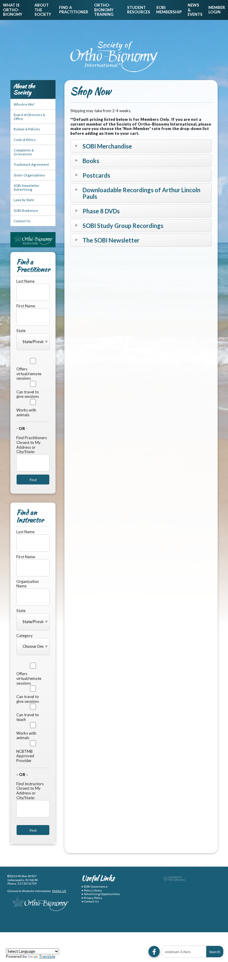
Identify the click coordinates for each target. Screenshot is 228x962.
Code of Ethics (25, 140)
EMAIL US (59, 891)
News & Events (195, 10)
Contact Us (22, 221)
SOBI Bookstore (26, 210)
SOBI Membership (169, 10)
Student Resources (138, 10)
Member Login (216, 10)
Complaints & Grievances (24, 152)
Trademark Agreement (31, 164)
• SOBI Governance (94, 886)
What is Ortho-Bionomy (12, 10)
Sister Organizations (29, 175)
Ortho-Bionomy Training (103, 10)
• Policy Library (91, 890)
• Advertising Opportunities (100, 894)
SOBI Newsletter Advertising (26, 187)
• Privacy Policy (91, 898)
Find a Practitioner (73, 10)
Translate (47, 956)
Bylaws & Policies (27, 129)
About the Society (42, 10)
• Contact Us (90, 901)
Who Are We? (24, 104)
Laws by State (24, 200)
